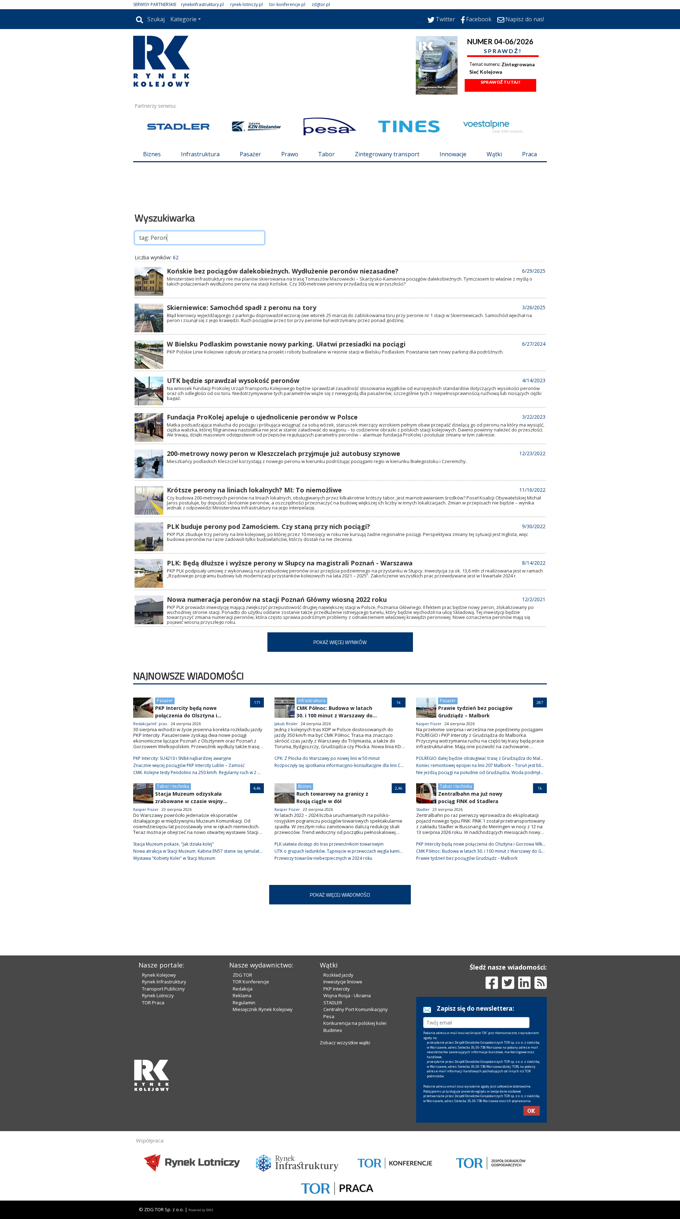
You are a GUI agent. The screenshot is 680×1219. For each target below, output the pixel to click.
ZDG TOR (242, 975)
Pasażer (250, 154)
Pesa (328, 1016)
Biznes (152, 154)
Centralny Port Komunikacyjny (355, 1009)
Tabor (326, 154)
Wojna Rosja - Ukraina (347, 995)
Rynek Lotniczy (158, 995)
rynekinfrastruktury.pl (202, 4)
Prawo (289, 154)
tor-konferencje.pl (287, 4)
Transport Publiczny (163, 989)
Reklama (242, 995)
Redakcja (243, 989)
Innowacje (453, 154)
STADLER (332, 1002)
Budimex (332, 1030)
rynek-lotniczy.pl (246, 4)
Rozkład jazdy (338, 975)
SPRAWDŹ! (503, 50)
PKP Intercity (336, 989)
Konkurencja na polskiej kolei (354, 1023)
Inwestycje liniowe (342, 981)
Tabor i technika (173, 786)
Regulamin (244, 1002)
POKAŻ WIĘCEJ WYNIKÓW (340, 642)
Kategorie (183, 19)
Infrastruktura (200, 154)
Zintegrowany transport (387, 154)
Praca (529, 154)
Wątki (494, 154)
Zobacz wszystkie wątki (345, 1042)
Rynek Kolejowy (159, 975)
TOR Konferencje (251, 981)
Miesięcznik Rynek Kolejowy (263, 1009)
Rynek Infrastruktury (164, 981)
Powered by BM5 (200, 1210)
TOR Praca (153, 1002)
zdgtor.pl (321, 4)
